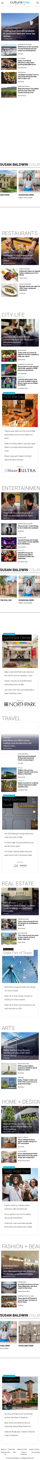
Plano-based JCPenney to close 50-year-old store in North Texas (27, 1300)
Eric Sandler (22, 293)
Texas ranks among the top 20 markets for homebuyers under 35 (28, 923)
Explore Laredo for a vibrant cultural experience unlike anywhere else (28, 785)
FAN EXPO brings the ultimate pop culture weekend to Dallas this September (26, 555)
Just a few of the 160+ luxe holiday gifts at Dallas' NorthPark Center (19, 691)
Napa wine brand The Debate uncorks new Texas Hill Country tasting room (28, 90)
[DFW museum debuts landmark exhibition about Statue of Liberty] (9, 1069)
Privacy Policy (36, 1452)
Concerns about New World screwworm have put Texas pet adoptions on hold (18, 339)
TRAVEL (11, 718)
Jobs (14, 1452)
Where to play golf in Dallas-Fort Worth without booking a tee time (17, 458)
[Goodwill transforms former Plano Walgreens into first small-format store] (9, 1288)
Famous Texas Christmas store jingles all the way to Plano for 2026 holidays (17, 1126)
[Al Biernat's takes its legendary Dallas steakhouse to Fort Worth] (9, 275)
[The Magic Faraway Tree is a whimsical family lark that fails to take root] (9, 78)
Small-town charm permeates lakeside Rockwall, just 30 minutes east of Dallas (18, 1225)
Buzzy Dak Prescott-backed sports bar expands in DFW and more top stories (28, 368)
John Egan (20, 53)
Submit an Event (22, 1449)
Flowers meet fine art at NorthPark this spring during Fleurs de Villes (18, 683)
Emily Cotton (21, 1146)
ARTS (8, 1028)
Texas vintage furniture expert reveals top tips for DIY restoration (27, 1141)
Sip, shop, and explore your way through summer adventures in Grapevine (18, 1416)
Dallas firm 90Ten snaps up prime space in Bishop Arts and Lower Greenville (19, 908)
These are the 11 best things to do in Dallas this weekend (28, 527)
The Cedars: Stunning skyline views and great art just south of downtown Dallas (18, 853)
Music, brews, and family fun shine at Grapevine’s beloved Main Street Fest (17, 1424)
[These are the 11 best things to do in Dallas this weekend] (9, 529)
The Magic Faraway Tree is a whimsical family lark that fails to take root (28, 76)
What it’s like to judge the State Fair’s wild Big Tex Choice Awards (19, 989)
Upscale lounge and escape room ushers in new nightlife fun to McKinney (28, 542)
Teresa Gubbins (23, 278)
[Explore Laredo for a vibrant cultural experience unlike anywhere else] (9, 786)
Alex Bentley (21, 81)
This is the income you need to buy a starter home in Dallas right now (28, 937)
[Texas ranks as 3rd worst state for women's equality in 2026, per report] (9, 356)
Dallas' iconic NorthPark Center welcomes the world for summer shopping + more (19, 674)
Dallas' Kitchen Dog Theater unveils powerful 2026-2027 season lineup (16, 1053)
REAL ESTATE (18, 883)
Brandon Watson (22, 95)
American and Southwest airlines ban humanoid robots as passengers (27, 758)
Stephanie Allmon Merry (9, 263)
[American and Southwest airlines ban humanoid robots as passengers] (9, 759)
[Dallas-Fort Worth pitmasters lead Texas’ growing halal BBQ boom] (9, 64)
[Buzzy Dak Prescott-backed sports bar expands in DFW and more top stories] (9, 370)
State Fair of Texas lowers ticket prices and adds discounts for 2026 (19, 1007)
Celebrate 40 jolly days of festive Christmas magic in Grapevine (19, 1433)
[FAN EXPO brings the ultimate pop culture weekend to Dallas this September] (9, 556)
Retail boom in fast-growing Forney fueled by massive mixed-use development (28, 48)
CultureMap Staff (7, 38)
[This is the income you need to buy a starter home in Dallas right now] (9, 939)
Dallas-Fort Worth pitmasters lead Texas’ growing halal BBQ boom (27, 62)
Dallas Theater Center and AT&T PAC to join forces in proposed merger (27, 1082)
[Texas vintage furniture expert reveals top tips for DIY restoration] (9, 1143)
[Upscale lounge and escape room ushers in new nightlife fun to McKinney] (9, 543)
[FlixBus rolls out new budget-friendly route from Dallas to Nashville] (9, 773)
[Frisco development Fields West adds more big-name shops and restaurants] (9, 1157)
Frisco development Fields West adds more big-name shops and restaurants (27, 1155)
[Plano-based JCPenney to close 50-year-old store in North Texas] (9, 1301)
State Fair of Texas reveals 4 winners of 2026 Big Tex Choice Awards (18, 998)
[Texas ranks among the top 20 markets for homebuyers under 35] (9, 925)
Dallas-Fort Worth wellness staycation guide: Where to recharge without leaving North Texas (20, 447)
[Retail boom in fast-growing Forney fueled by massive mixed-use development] (9, 50)
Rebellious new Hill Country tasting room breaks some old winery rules (17, 743)
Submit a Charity (34, 1449)
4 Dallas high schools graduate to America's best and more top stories (19, 34)
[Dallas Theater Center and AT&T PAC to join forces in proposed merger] (9, 1083)
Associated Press (22, 67)
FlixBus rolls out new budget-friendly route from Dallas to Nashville (28, 772)
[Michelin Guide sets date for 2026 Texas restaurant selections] (9, 290)
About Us (3, 1449)
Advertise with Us (5, 1453)
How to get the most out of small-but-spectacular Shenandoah (17, 1216)
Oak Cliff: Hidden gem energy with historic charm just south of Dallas (18, 835)
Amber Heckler (21, 359)
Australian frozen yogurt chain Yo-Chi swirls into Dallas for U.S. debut (18, 258)
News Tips (12, 1449)
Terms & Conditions (23, 1453)
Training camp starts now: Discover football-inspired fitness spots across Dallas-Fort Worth (28, 382)
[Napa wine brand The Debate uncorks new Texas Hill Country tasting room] (9, 92)
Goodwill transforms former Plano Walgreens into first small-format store (28, 1286)
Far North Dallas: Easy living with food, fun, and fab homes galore (19, 844)
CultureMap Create (22, 388)
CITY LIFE (13, 315)
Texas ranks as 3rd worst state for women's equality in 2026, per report (28, 354)
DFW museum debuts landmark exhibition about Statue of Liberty (27, 1068)
